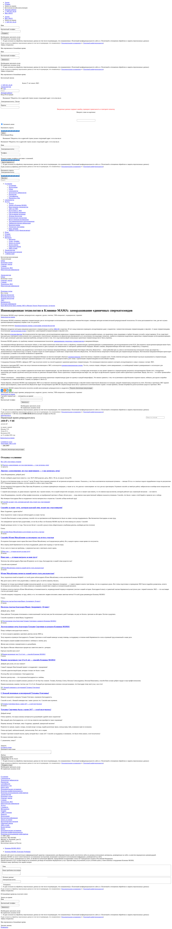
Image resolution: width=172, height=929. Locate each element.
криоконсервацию (74, 357)
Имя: (2, 145)
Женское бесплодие (7, 295)
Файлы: (3, 755)
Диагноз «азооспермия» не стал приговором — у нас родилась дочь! (30, 471)
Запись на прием (6, 820)
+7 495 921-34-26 (10, 11)
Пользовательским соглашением (71, 43)
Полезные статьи (6, 262)
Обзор (3, 261)
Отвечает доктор (6, 264)
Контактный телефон (8, 29)
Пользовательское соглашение (11, 789)
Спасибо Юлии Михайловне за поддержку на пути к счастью (27, 537)
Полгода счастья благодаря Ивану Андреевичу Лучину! (25, 607)
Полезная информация (8, 304)
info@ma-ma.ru (6, 415)
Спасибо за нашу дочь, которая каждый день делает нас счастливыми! (31, 508)
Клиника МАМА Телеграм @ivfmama (17, 851)
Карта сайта (5, 787)
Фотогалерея (5, 816)
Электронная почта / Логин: (10, 101)
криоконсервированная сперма (72, 365)
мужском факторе (16, 334)
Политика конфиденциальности (12, 791)
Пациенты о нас (6, 785)
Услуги (3, 805)
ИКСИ (56, 329)
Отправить (5, 33)
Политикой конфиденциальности (93, 43)
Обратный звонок (7, 823)
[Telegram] (7, 390)
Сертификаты (5, 784)
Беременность (5, 302)
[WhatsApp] (10, 390)
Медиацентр (5, 809)
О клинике (4, 776)
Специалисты (5, 778)
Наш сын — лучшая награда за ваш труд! (19, 557)
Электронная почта (9, 879)
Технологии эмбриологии (9, 780)
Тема (4, 866)
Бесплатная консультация (9, 821)
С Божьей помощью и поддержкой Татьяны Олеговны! (25, 693)
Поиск (3, 829)
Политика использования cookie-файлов (14, 793)
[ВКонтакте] (2, 390)
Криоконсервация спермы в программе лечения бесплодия (35, 325)
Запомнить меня (8, 124)
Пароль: (3, 105)
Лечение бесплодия (7, 298)
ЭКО (2, 300)
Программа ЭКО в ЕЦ (8, 443)
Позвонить (4, 927)
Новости (4, 814)
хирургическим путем (18, 331)
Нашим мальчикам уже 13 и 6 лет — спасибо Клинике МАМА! (28, 660)
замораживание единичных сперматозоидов (69, 341)
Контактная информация (9, 818)
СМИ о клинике (6, 812)
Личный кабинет (6, 93)
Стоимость (4, 807)
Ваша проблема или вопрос (11, 870)
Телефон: (4, 153)
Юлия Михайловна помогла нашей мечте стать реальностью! (27, 573)
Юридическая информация (10, 270)
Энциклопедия (6, 87)
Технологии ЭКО (7, 268)
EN (4, 88)
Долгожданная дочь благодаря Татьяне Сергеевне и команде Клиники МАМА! (35, 627)
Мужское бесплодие (7, 296)
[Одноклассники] (5, 390)
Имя (2, 25)
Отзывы (7, 4)
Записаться (5, 59)
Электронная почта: (7, 149)
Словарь (3, 266)
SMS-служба (5, 825)
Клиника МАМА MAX (13, 848)
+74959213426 (9, 254)
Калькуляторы (5, 827)
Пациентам (4, 782)
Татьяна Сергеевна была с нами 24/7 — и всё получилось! (26, 709)
